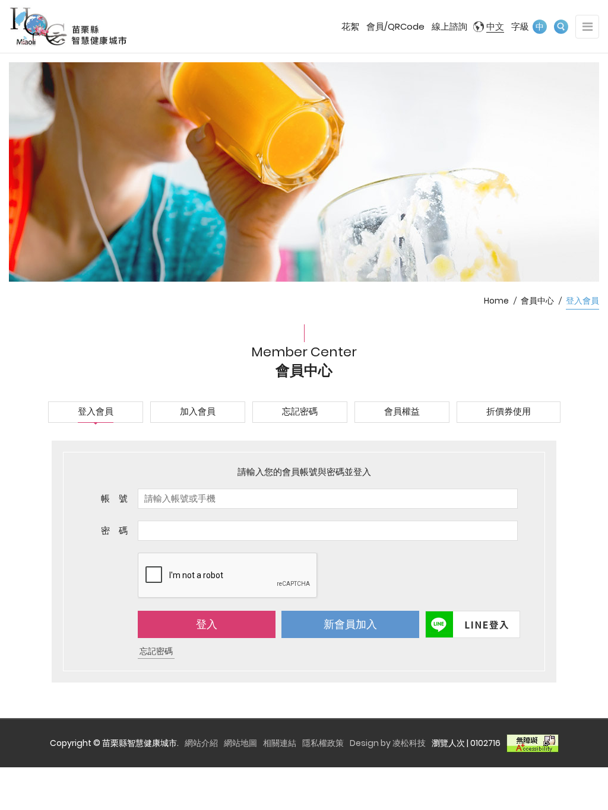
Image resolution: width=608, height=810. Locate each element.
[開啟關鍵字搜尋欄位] (561, 27)
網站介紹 (201, 743)
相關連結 (279, 743)
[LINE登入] (471, 624)
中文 (495, 26)
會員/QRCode (395, 26)
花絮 (350, 26)
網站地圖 (240, 743)
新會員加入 (350, 624)
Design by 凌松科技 (388, 743)
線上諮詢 (449, 26)
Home (496, 301)
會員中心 (537, 301)
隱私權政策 (323, 743)
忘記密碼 (156, 651)
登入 (206, 624)
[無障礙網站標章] (532, 743)
